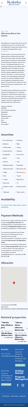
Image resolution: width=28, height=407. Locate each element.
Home (2, 31)
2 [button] (8, 26)
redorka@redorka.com (7, 254)
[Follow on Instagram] (23, 385)
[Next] (27, 331)
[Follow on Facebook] (18, 385)
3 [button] (11, 26)
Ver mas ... (6, 51)
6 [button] (18, 26)
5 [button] (15, 26)
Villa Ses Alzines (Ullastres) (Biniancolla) (21, 337)
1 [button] (6, 26)
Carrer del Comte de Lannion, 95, (19, 354)
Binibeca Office (5, 371)
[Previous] (1, 331)
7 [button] (20, 26)
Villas (7, 31)
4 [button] (13, 26)
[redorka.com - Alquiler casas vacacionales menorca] (14, 3)
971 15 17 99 (5, 354)
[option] (14, 15)
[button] (2, 3)
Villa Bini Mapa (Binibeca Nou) (6, 334)
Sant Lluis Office (19, 349)
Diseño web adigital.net (18, 405)
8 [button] (22, 26)
